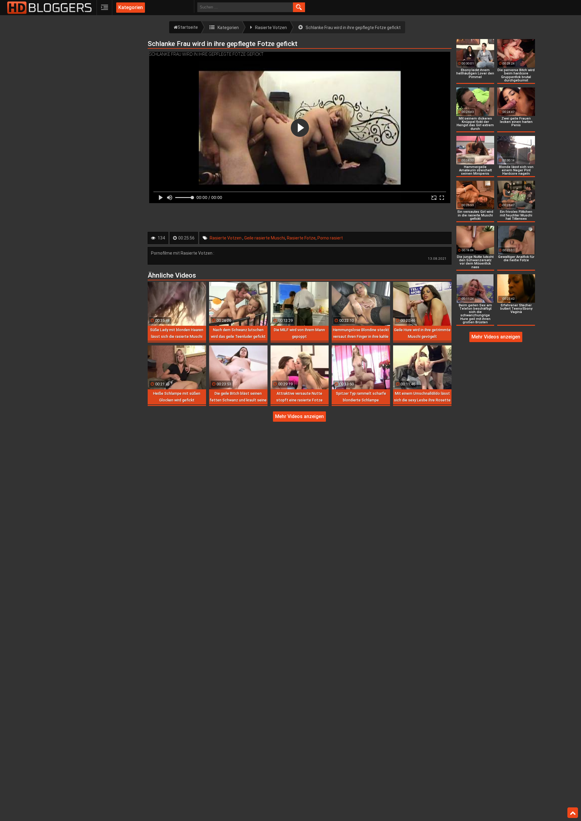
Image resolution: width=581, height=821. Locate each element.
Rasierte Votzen (226, 238)
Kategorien (130, 7)
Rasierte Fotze (301, 238)
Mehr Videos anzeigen (299, 416)
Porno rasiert (330, 238)
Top (572, 812)
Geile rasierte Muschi (264, 238)
